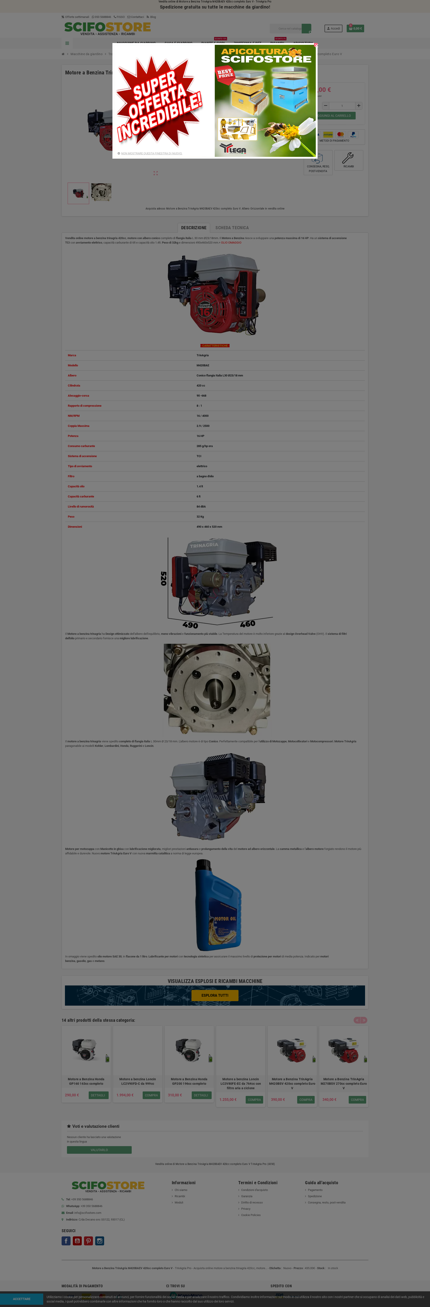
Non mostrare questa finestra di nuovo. (151, 153)
